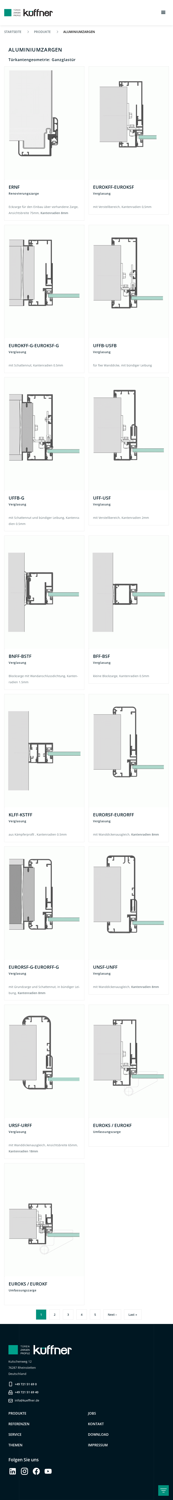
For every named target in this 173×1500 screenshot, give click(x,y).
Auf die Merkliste (77, 74)
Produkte (42, 31)
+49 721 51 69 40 (26, 1392)
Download (98, 1434)
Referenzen (19, 1424)
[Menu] (163, 12)
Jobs (92, 1413)
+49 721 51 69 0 (26, 1384)
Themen (15, 1445)
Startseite (12, 31)
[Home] (28, 12)
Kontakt (96, 1424)
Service (15, 1434)
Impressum (98, 1445)
